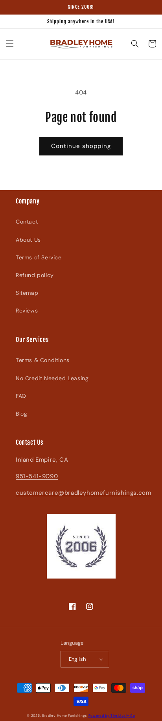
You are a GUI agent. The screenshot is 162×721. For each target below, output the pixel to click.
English (77, 659)
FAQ (21, 395)
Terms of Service (39, 257)
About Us (28, 239)
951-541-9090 (37, 476)
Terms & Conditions (43, 360)
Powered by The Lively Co (111, 716)
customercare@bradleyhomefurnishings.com (83, 493)
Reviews (27, 310)
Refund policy (35, 275)
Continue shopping (81, 146)
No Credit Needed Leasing (52, 378)
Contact (27, 221)
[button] (9, 43)
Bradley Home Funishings (64, 716)
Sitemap (27, 292)
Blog (21, 413)
